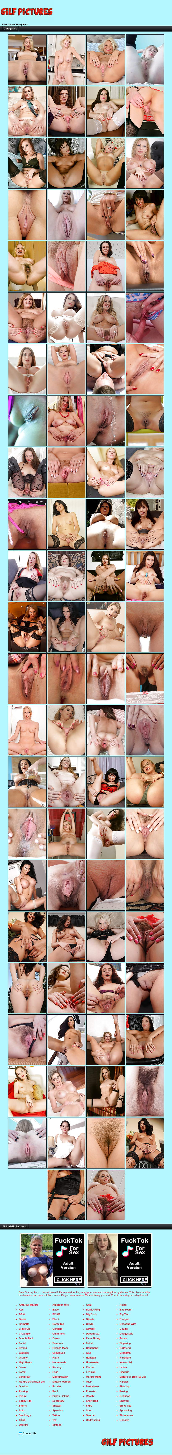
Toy (54, 1420)
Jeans (22, 1367)
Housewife (92, 1362)
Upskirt (23, 1424)
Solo (21, 1410)
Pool (55, 1391)
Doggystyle (126, 1333)
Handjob (91, 1357)
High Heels (25, 1362)
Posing (124, 1391)
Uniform (124, 1420)
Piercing (124, 1386)
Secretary (58, 1400)
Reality (90, 1396)
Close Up (24, 1328)
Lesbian (90, 1372)
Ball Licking (93, 1309)
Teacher (91, 1415)
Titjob (22, 1420)
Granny (23, 1357)
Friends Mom (60, 1348)
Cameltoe (58, 1324)
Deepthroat (92, 1333)
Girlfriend (125, 1348)
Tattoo (56, 1415)
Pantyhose (92, 1386)
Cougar (124, 1328)
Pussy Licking (60, 1396)
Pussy (22, 1396)
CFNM (89, 1324)
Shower (56, 1405)
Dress (56, 1338)
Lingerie (124, 1372)
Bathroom (126, 1309)
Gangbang (92, 1348)
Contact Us (29, 1433)
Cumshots (58, 1333)
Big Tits (124, 1314)
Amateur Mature (28, 1304)
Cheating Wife (128, 1324)
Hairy (55, 1357)
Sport (89, 1410)
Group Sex (58, 1352)
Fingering (125, 1343)
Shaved (124, 1400)
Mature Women (61, 1381)
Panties (56, 1386)
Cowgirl (90, 1328)
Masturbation (60, 1376)
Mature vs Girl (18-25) (32, 1381)
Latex (22, 1372)
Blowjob (124, 1319)
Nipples (124, 1381)
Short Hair (92, 1400)
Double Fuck (26, 1338)
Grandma (125, 1352)
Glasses (24, 1352)
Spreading (126, 1410)
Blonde (90, 1319)
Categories (10, 28)
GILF (88, 1352)
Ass (21, 1309)
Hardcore (125, 1357)
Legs (55, 1372)
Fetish (89, 1343)
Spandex (57, 1410)
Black (55, 1319)
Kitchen (90, 1367)
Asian (123, 1304)
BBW (22, 1314)
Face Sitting (93, 1338)
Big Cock (91, 1314)
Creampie (25, 1333)
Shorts (23, 1405)
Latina (123, 1367)
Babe (55, 1309)
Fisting (23, 1348)
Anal (88, 1304)
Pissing (23, 1391)
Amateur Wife (60, 1304)
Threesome (126, 1415)
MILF (89, 1381)
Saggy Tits (25, 1400)
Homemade (59, 1362)
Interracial (126, 1362)
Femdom (57, 1343)
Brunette (24, 1324)
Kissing (56, 1367)
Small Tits (125, 1405)
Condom (57, 1328)
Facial (22, 1343)
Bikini (22, 1319)
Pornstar (91, 1391)
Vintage (56, 1424)
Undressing (93, 1420)
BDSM (56, 1314)
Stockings (25, 1415)
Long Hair (24, 1376)
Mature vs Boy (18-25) (133, 1376)
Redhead (125, 1396)
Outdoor (24, 1386)
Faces (123, 1338)
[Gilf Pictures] (26, 21)
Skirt (89, 1405)
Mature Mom (93, 1376)
